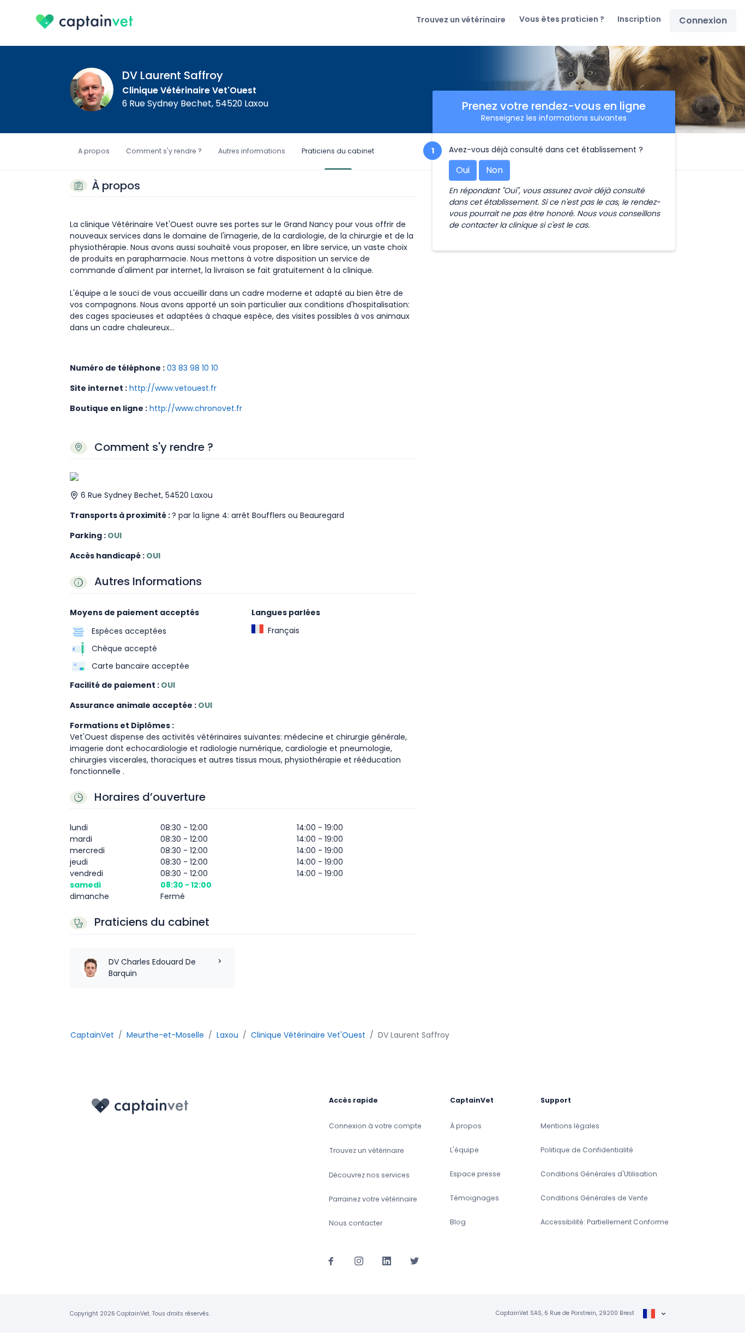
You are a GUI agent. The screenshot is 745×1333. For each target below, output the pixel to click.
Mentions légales (569, 1125)
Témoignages (474, 1198)
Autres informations (251, 151)
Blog (458, 1222)
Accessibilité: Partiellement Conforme (604, 1222)
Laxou (227, 1034)
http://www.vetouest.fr (173, 388)
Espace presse (475, 1174)
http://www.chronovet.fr (195, 408)
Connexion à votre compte (375, 1125)
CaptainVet (92, 1034)
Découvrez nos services (369, 1175)
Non (494, 170)
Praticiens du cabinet (338, 151)
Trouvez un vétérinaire (461, 19)
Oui (463, 170)
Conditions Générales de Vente (594, 1198)
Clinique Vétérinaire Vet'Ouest (189, 90)
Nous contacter (355, 1223)
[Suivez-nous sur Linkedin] (386, 1260)
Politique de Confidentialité (586, 1150)
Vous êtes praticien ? (561, 19)
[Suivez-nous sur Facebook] (331, 1260)
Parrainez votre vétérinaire (373, 1199)
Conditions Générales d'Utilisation (598, 1174)
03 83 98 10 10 (192, 367)
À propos (466, 1125)
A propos (94, 151)
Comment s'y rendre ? (164, 151)
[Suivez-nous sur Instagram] (359, 1260)
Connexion (703, 20)
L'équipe (464, 1150)
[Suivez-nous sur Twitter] (414, 1260)
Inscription (639, 19)
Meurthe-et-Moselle (165, 1034)
